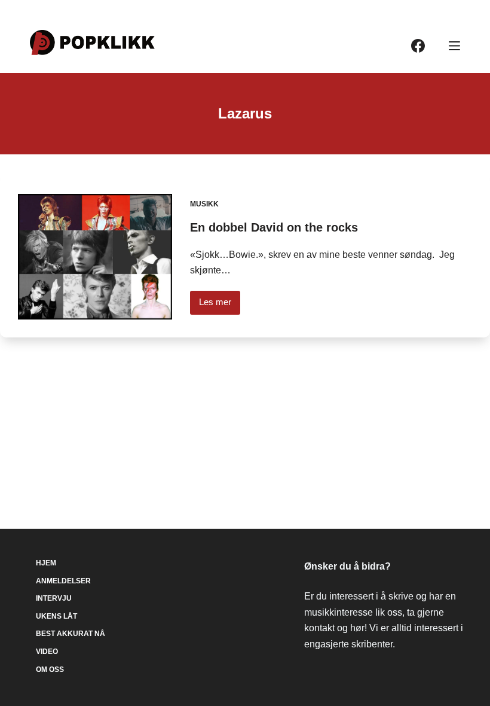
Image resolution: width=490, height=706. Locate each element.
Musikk (204, 204)
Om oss (50, 669)
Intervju (54, 598)
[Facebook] (418, 46)
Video (47, 651)
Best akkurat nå (70, 633)
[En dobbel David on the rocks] (95, 256)
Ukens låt (56, 616)
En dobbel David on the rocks (274, 227)
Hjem (46, 563)
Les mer (219, 305)
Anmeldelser (63, 581)
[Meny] (454, 45)
